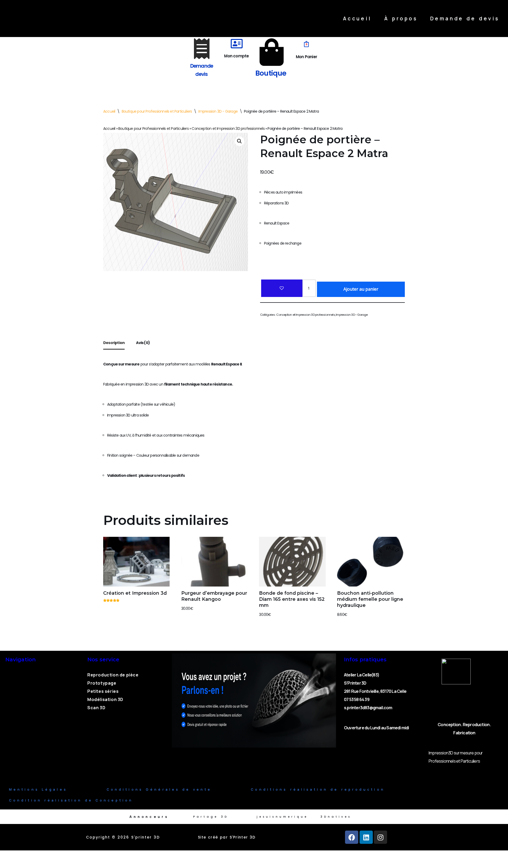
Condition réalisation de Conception (71, 800)
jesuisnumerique (282, 817)
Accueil (357, 18)
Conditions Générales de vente (159, 789)
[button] (239, 141)
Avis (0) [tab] (143, 342)
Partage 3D (211, 817)
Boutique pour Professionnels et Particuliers (157, 111)
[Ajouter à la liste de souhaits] (281, 288)
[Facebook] (351, 837)
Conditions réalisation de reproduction (318, 789)
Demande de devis (465, 18)
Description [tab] (114, 342)
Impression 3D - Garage (218, 111)
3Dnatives (336, 817)
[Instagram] (380, 837)
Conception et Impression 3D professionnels (228, 128)
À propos (401, 18)
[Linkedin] (366, 837)
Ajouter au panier (360, 289)
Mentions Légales (38, 789)
